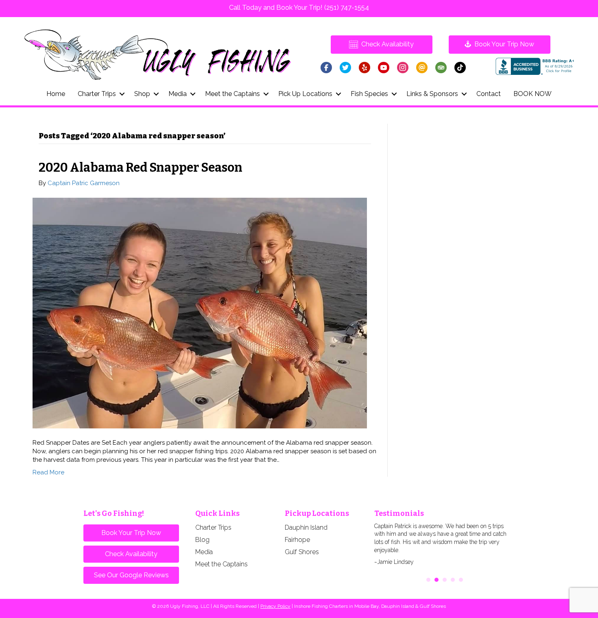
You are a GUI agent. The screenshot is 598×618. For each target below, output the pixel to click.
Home (55, 94)
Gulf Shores (302, 552)
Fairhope (297, 540)
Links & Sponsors (432, 94)
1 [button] (428, 580)
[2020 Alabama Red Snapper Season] (200, 313)
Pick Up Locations (305, 94)
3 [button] (445, 580)
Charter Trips (97, 94)
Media (177, 94)
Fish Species (369, 94)
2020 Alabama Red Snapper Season (140, 167)
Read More (48, 472)
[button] (122, 94)
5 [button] (461, 580)
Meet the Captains (232, 94)
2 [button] (436, 580)
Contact (488, 94)
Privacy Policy (275, 606)
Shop (142, 94)
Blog (202, 540)
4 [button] (453, 580)
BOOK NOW (532, 94)
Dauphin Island (306, 527)
